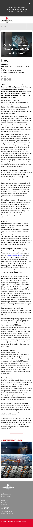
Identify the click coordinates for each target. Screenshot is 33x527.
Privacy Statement (6, 496)
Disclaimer (4, 504)
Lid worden (4, 500)
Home (2, 27)
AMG (4, 71)
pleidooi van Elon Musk (14, 255)
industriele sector (16, 71)
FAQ (2, 493)
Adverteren (4, 502)
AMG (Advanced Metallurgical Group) (15, 66)
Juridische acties (6, 495)
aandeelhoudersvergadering (13, 72)
